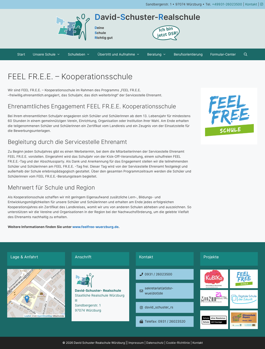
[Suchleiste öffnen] (246, 54)
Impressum (136, 343)
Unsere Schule (44, 54)
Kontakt (251, 4)
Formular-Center (223, 54)
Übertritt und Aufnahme (116, 54)
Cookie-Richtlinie (178, 343)
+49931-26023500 (227, 4)
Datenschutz (155, 343)
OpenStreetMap (44, 315)
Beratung (154, 54)
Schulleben (76, 54)
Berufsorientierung (188, 54)
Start (21, 54)
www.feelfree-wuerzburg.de (95, 227)
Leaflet (27, 315)
